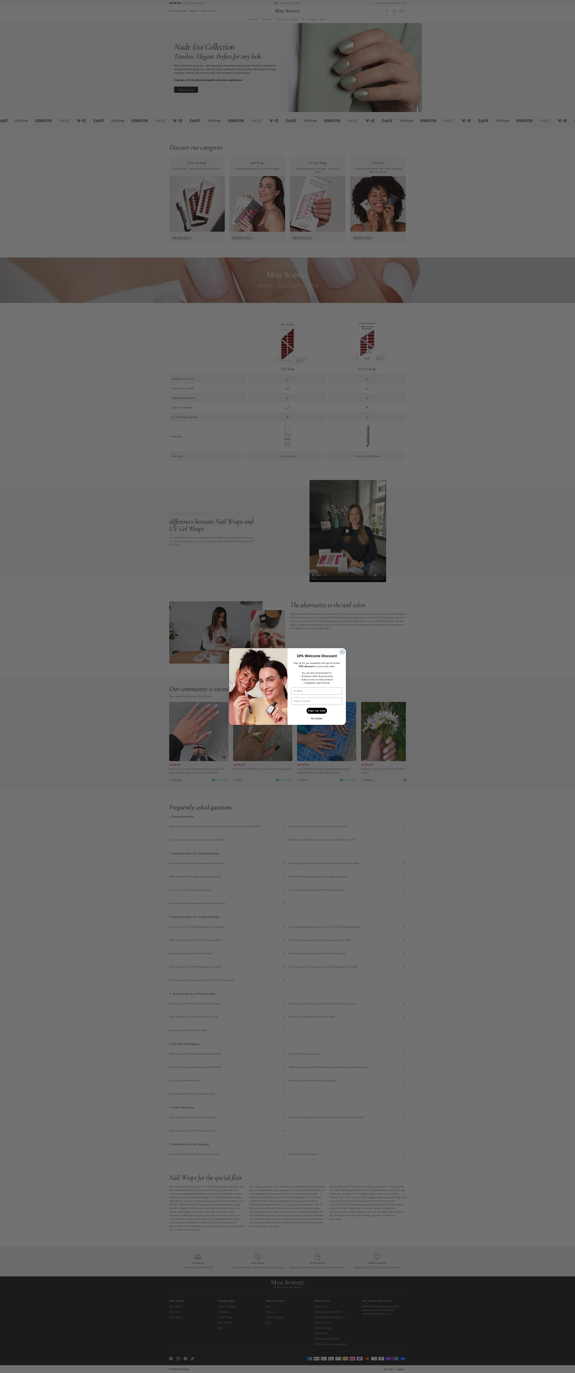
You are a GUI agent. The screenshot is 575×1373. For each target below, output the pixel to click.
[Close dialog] (342, 652)
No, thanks (316, 718)
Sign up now (317, 710)
